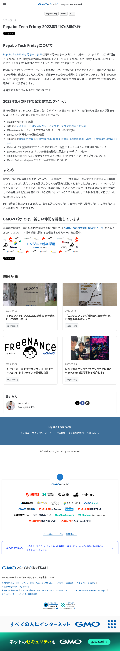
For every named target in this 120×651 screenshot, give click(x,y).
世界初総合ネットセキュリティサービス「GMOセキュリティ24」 (28, 583)
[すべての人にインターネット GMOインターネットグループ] (52, 624)
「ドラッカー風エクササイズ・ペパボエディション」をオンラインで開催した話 (29, 370)
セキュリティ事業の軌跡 (27, 594)
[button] (4, 4)
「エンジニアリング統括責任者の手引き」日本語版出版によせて (89, 317)
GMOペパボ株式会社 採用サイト (82, 228)
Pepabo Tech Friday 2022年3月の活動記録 (42, 26)
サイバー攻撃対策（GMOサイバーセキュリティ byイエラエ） (45, 590)
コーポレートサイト (53, 534)
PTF (72, 13)
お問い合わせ (93, 433)
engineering (51, 13)
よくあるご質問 (76, 433)
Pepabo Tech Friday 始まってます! (22, 54)
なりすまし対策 (8, 594)
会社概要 (24, 433)
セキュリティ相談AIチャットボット (16, 586)
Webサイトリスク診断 (86, 583)
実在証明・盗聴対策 (10, 590)
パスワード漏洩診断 (65, 583)
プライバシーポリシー (43, 433)
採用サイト (71, 534)
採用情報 (61, 433)
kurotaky (23, 402)
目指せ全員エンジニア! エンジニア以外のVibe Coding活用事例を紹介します (88, 370)
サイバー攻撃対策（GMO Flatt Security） (90, 590)
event (63, 13)
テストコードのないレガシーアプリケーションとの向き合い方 (51, 126)
